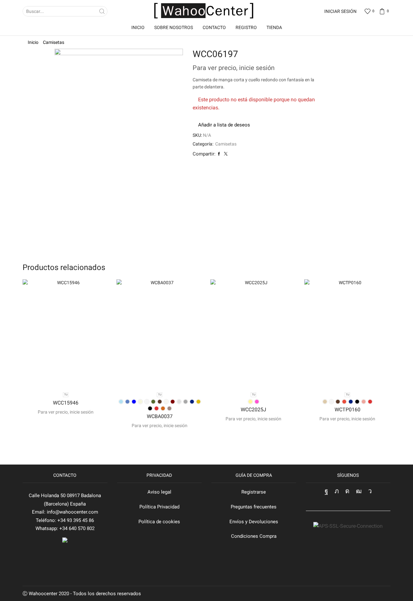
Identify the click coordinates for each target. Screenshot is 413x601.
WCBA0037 (160, 416)
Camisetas (53, 42)
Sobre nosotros (173, 27)
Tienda (274, 27)
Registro (246, 27)
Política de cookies (159, 522)
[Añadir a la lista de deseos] (65, 376)
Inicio (138, 27)
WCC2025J (253, 409)
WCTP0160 (347, 409)
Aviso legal (159, 492)
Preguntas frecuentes (254, 507)
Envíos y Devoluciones (253, 522)
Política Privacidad (159, 507)
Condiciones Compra (254, 536)
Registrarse (253, 492)
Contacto (214, 27)
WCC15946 (65, 403)
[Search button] (102, 11)
